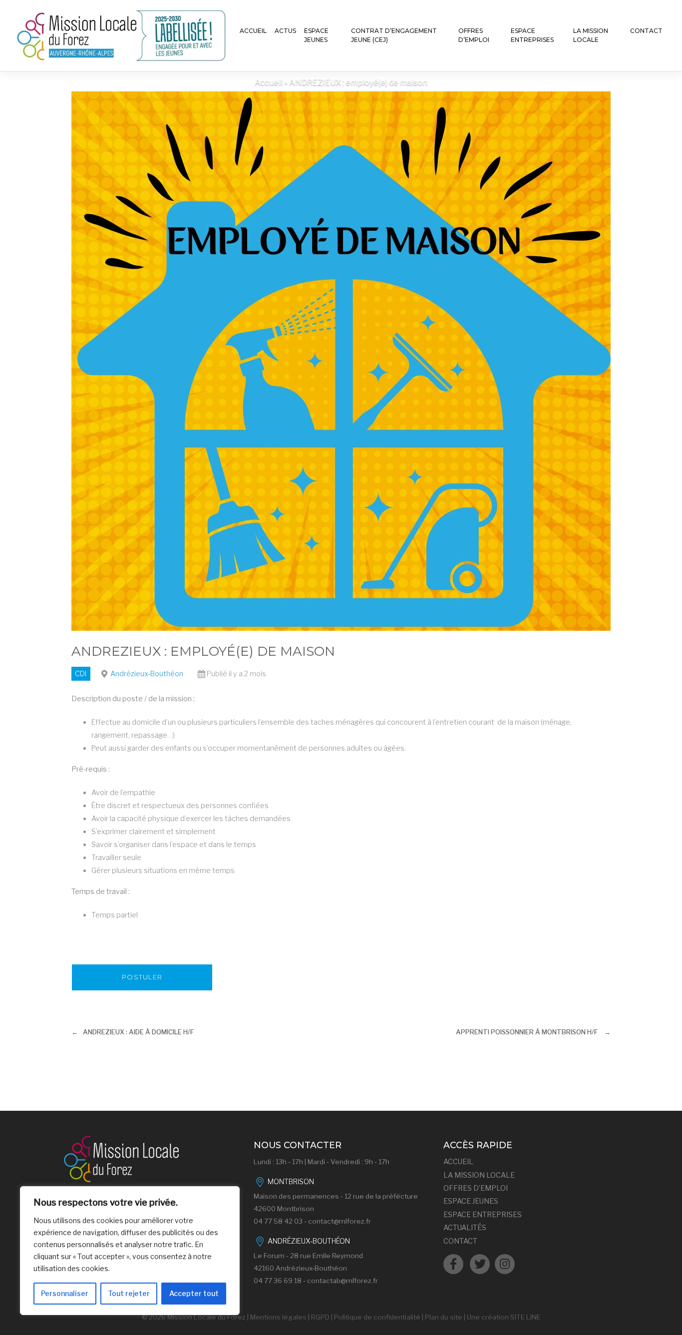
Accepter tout (194, 1293)
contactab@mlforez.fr (342, 1281)
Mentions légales (278, 1317)
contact (460, 1241)
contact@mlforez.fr (339, 1221)
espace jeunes (470, 1201)
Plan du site (443, 1317)
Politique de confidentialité (377, 1317)
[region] (130, 1250)
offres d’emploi (475, 1188)
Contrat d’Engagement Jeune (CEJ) (394, 35)
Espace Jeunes (316, 35)
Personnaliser (64, 1293)
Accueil (253, 30)
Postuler (142, 977)
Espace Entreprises (532, 35)
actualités (464, 1227)
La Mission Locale (590, 35)
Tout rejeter (129, 1293)
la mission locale (479, 1175)
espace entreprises (482, 1214)
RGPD (320, 1317)
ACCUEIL (458, 1161)
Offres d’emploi (473, 35)
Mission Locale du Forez (206, 1317)
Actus (285, 30)
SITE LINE (525, 1317)
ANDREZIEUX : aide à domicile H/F (138, 1032)
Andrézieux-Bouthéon (146, 673)
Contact (646, 30)
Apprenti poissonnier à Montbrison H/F (527, 1032)
